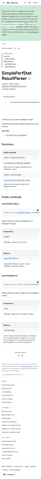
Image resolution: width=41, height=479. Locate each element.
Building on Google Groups (11, 429)
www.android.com (8, 448)
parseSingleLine (11, 180)
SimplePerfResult (17, 158)
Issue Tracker (6, 459)
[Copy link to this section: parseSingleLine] (19, 276)
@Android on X (7, 411)
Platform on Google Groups (11, 425)
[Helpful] (15, 48)
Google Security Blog (9, 422)
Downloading (6, 392)
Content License (26, 366)
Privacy (5, 470)
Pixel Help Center (7, 445)
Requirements (6, 388)
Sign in (35, 3)
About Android (7, 466)
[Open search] (25, 2)
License (33, 466)
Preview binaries (7, 395)
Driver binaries (7, 402)
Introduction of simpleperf (16, 135)
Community (19, 466)
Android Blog (6, 418)
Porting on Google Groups (11, 432)
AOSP (3, 44)
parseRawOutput (10, 163)
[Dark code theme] (38, 210)
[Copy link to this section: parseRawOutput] (21, 204)
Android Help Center (9, 441)
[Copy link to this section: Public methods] (23, 197)
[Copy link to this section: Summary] (16, 144)
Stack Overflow (7, 455)
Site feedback (15, 470)
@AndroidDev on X (8, 415)
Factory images (7, 399)
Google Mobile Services (10, 452)
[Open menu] (3, 2)
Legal (27, 466)
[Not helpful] (18, 48)
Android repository (8, 385)
